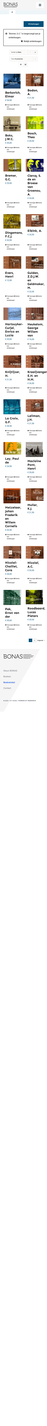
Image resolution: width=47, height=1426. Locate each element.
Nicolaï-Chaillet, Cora (11, 566)
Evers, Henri (9, 274)
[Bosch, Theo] (35, 122)
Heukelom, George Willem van (35, 329)
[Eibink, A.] (35, 220)
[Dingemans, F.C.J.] (12, 221)
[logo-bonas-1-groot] (10, 3)
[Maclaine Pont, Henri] (35, 449)
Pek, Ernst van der (12, 612)
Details (17, 105)
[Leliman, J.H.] (35, 405)
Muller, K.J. (32, 507)
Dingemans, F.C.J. (14, 234)
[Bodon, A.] (35, 80)
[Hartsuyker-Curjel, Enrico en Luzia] (12, 314)
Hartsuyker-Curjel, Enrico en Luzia (14, 329)
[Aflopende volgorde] (35, 52)
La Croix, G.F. (12, 420)
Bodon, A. (32, 92)
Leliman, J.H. (33, 417)
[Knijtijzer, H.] (12, 361)
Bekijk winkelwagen (33, 41)
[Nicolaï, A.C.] (35, 552)
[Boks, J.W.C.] (12, 123)
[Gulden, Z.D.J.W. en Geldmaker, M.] (35, 262)
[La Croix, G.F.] (12, 406)
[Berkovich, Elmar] (12, 81)
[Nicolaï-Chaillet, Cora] (12, 552)
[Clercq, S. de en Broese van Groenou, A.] (35, 165)
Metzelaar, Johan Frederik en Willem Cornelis (13, 517)
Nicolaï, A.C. (33, 564)
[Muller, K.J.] (35, 494)
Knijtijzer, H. (12, 374)
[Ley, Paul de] (12, 448)
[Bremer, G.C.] (12, 165)
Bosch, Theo (32, 135)
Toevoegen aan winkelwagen (9, 107)
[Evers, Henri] (12, 262)
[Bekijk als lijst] (25, 64)
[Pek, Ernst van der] (12, 597)
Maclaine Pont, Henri (34, 464)
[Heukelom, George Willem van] (35, 314)
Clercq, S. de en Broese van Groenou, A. (34, 185)
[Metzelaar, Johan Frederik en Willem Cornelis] (12, 495)
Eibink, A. (34, 231)
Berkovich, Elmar (13, 94)
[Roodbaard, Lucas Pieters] (35, 597)
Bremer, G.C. (11, 177)
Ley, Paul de (12, 460)
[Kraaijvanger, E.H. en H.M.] (35, 361)
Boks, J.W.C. (9, 137)
